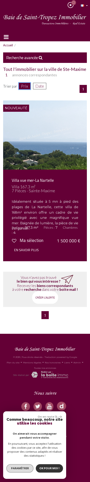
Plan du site (13, 362)
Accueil (8, 45)
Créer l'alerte (45, 297)
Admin (77, 362)
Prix (24, 86)
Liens (67, 362)
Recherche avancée (22, 58)
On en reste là (47, 416)
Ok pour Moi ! (49, 468)
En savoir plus (26, 249)
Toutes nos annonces (45, 368)
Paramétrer (20, 468)
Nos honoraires (53, 362)
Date (39, 86)
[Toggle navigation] (6, 37)
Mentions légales (32, 362)
